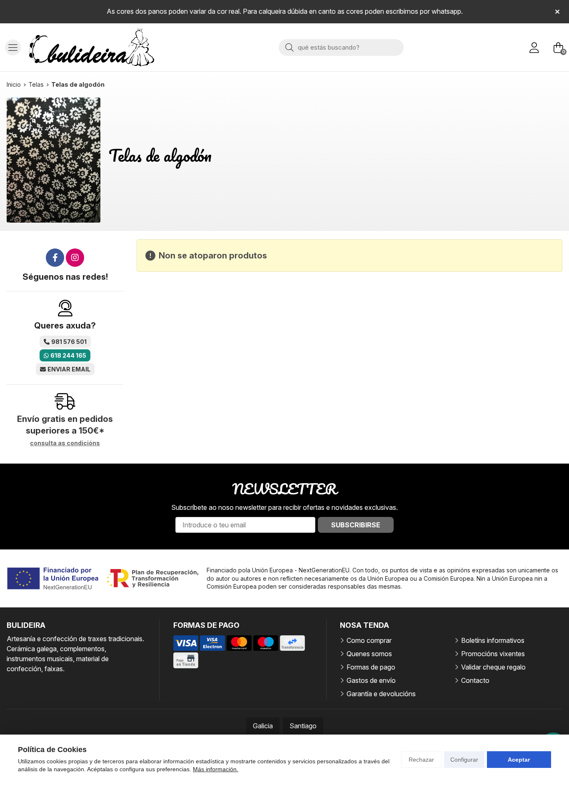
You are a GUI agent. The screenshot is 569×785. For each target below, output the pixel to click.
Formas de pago (371, 667)
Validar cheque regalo (493, 667)
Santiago (303, 726)
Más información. (215, 769)
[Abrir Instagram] (75, 257)
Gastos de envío (371, 680)
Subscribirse (355, 525)
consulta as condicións (65, 443)
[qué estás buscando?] (341, 47)
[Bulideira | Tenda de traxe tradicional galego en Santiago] (91, 47)
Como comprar (369, 640)
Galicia (263, 726)
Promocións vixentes (493, 654)
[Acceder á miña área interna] (534, 47)
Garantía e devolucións (381, 694)
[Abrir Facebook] (55, 257)
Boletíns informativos (492, 640)
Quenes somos (369, 654)
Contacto (475, 680)
